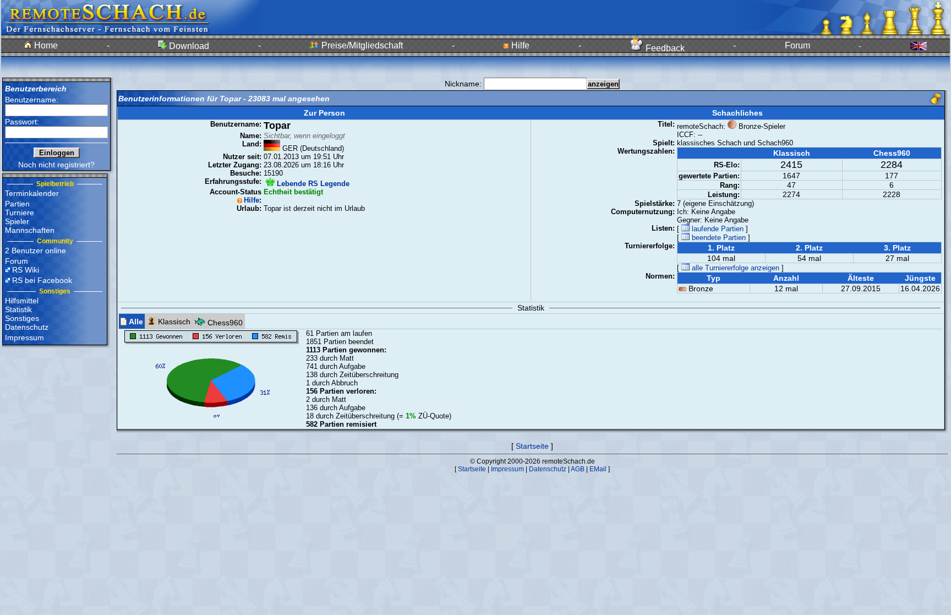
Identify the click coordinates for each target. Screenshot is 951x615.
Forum (797, 45)
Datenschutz (26, 327)
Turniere (19, 212)
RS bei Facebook (42, 280)
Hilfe (519, 45)
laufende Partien (717, 229)
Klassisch (173, 321)
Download (188, 46)
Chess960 (224, 322)
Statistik (18, 309)
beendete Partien (718, 237)
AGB (577, 469)
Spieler (17, 221)
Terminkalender (32, 193)
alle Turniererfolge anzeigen (734, 268)
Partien (17, 203)
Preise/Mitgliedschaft (361, 45)
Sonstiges (22, 318)
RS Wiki (25, 269)
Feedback (664, 48)
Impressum (24, 337)
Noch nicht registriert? (56, 164)
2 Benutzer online (35, 250)
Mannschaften (29, 230)
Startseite (532, 446)
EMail (597, 469)
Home (45, 45)
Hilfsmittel (22, 300)
